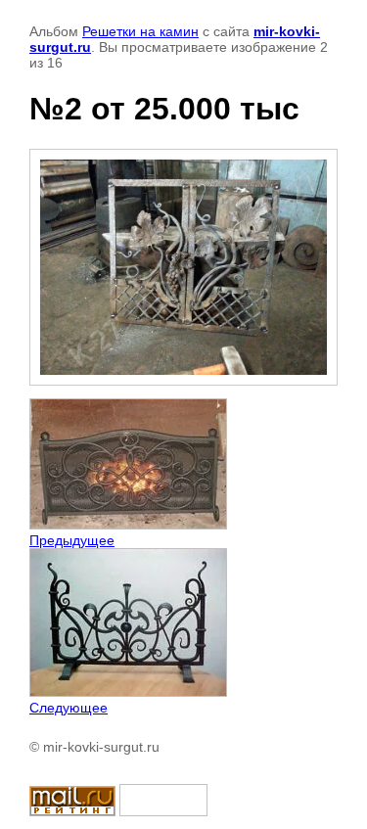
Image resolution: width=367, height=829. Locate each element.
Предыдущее (72, 540)
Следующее (68, 707)
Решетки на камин (140, 31)
